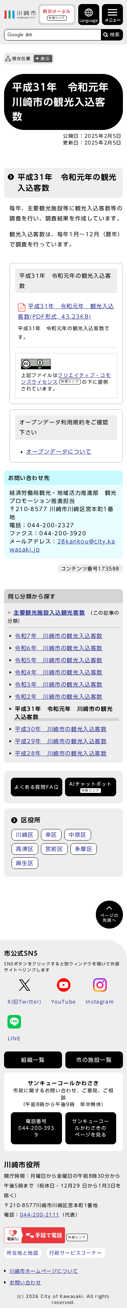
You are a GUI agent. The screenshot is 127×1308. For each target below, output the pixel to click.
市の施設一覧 (94, 1060)
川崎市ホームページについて (43, 1271)
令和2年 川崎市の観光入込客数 (59, 696)
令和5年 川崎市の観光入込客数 (59, 660)
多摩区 (84, 849)
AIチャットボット (90, 787)
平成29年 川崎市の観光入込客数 (61, 741)
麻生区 (25, 863)
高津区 (25, 849)
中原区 (78, 834)
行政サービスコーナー (75, 1252)
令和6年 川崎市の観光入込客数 (59, 648)
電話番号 (36, 1128)
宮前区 (54, 849)
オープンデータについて (59, 451)
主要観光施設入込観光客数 (49, 612)
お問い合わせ (25, 1282)
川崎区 (25, 834)
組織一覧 (33, 1060)
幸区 (51, 834)
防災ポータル (57, 14)
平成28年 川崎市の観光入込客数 (61, 753)
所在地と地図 (23, 1252)
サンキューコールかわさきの (90, 1128)
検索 (115, 34)
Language (89, 20)
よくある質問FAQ (36, 787)
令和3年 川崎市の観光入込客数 (59, 684)
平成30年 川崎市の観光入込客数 (61, 729)
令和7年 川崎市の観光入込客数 (59, 636)
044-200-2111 (40, 1214)
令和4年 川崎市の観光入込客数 (59, 672)
